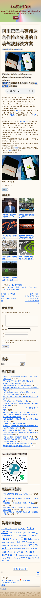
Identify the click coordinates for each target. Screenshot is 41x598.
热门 (6, 548)
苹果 (11, 558)
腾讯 (21, 555)
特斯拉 (16, 548)
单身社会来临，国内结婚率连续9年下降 (17, 437)
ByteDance (12, 529)
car (22, 528)
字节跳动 (31, 542)
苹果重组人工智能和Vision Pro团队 (15, 494)
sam (26, 532)
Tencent (9, 535)
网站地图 (3, 589)
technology (24, 121)
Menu (16, 18)
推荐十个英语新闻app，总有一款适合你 (17, 385)
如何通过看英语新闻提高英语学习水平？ (17, 444)
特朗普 (25, 548)
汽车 (12, 115)
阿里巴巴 (6, 83)
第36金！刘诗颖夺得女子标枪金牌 (15, 423)
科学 (15, 552)
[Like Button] (4, 189)
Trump (34, 535)
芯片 (34, 555)
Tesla (17, 535)
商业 (6, 542)
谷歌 (17, 558)
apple (4, 529)
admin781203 (18, 49)
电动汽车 (32, 548)
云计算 (18, 110)
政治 (19, 545)
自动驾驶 (33, 115)
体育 (33, 539)
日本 (24, 545)
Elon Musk (12, 532)
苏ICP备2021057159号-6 (10, 580)
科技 (16, 148)
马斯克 (5, 560)
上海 (14, 539)
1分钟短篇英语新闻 (15, 285)
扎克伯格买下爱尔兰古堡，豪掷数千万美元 (18, 503)
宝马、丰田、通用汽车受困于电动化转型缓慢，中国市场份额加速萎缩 (32, 298)
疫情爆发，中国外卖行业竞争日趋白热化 (17, 412)
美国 (12, 555)
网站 (3, 337)
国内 (13, 542)
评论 (3, 326)
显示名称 (4, 329)
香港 (35, 558)
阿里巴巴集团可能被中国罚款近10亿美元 (17, 430)
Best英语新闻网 (20, 6)
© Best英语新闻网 (20, 569)
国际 (22, 542)
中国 (9, 115)
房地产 (7, 545)
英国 (3, 558)
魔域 (3, 585)
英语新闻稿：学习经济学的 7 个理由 (16, 401)
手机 (13, 545)
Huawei (20, 532)
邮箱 (3, 333)
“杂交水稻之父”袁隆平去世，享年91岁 (16, 446)
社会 (6, 551)
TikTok (26, 535)
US (6, 539)
